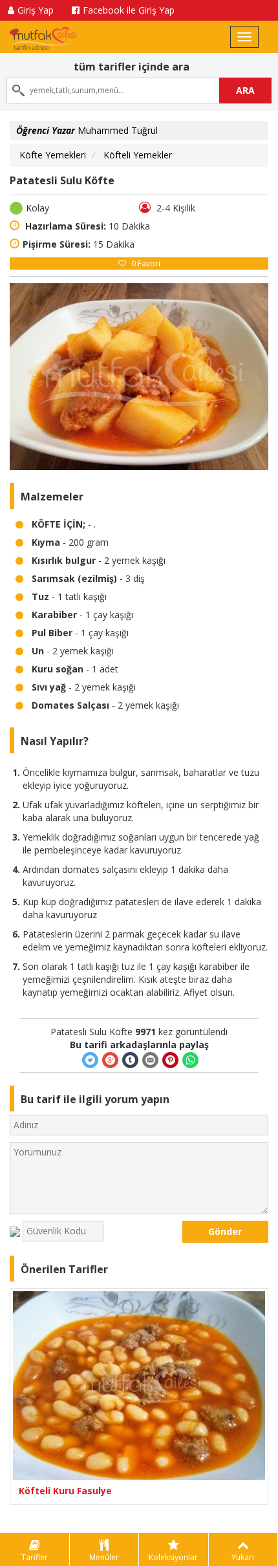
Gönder (225, 1231)
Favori (145, 263)
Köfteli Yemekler (137, 155)
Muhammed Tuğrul (87, 130)
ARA (245, 90)
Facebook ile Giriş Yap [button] (129, 10)
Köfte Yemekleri (52, 155)
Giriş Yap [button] (35, 10)
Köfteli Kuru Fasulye (65, 1491)
